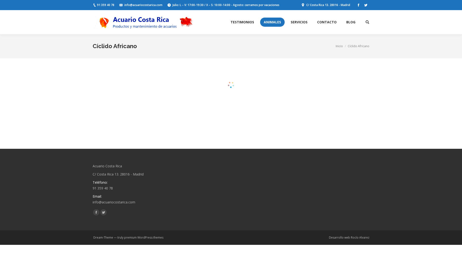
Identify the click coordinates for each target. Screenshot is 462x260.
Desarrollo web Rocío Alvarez (349, 237)
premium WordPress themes (143, 237)
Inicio (339, 46)
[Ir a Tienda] (454, 252)
